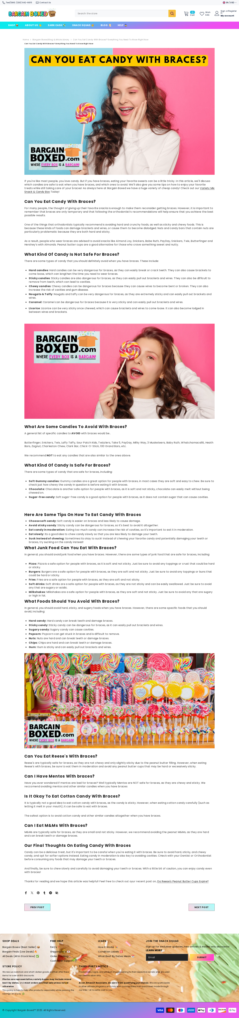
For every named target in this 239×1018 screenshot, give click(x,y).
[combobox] (121, 13)
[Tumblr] (44, 892)
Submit (202, 957)
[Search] (125, 13)
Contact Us (45, 2)
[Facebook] (25, 892)
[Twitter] (32, 892)
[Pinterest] (38, 892)
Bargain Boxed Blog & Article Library (51, 39)
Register (232, 11)
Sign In (223, 12)
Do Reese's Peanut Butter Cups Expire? (183, 881)
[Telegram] (50, 892)
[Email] (56, 892)
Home (26, 39)
